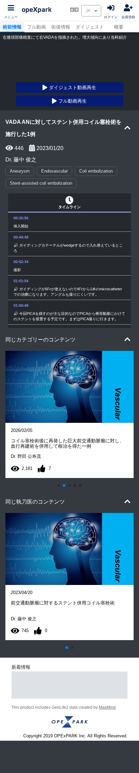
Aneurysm (20, 171)
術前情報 (12, 27)
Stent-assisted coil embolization (41, 183)
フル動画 (36, 27)
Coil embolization (96, 171)
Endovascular (54, 171)
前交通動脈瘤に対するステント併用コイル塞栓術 (63, 602)
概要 (118, 27)
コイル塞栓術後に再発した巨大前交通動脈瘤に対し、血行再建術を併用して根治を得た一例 (67, 443)
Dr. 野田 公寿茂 (26, 456)
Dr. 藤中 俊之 (20, 159)
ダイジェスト (90, 27)
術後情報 (60, 27)
